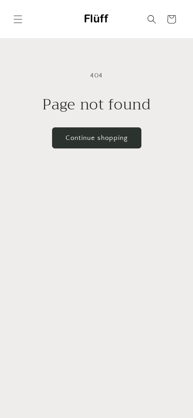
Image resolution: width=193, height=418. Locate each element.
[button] (18, 19)
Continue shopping (97, 138)
